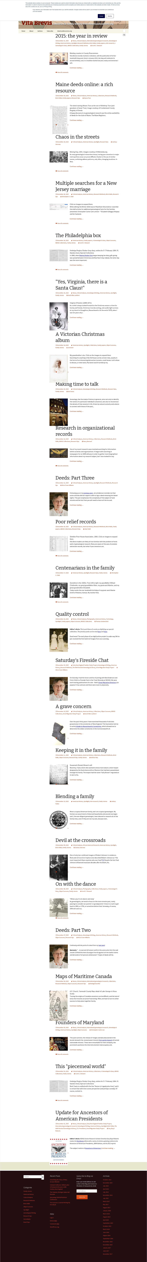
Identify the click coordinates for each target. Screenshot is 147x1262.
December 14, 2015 (63, 711)
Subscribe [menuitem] (50, 31)
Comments (54, 1224)
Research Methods (83, 43)
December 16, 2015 (63, 619)
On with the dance (76, 884)
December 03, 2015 (63, 1027)
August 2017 (106, 1207)
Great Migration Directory (107, 682)
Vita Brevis (80, 1141)
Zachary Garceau (80, 847)
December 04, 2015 (63, 981)
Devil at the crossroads (81, 840)
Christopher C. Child (67, 196)
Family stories (84, 45)
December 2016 (107, 1245)
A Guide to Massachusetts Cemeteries (88, 726)
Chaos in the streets (77, 137)
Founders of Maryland (80, 1022)
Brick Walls (93, 43)
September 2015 (108, 1223)
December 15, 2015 (63, 665)
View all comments (62, 72)
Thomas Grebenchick (102, 621)
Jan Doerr (71, 347)
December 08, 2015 (63, 889)
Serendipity (27, 1219)
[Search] (124, 35)
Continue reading (77, 68)
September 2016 (108, 1238)
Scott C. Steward (97, 45)
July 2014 (105, 1192)
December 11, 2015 (63, 755)
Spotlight (74, 43)
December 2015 (107, 1183)
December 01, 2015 (63, 1124)
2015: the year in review (81, 36)
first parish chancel (105, 1040)
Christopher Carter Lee (97, 1030)
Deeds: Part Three (75, 478)
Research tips (76, 98)
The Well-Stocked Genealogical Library (84, 667)
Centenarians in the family (85, 568)
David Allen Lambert (74, 295)
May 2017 (105, 1204)
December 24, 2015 (63, 345)
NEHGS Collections (73, 45)
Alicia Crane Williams (68, 485)
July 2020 (105, 1186)
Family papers (101, 43)
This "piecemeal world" (81, 1066)
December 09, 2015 (63, 845)
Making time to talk (77, 384)
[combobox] (124, 30)
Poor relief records (76, 522)
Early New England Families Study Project (85, 665)
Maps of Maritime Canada (84, 976)
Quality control (72, 614)
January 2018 (107, 1211)
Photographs (91, 619)
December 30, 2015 (63, 95)
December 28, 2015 (63, 194)
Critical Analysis (81, 41)
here (99, 632)
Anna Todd (87, 529)
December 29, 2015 (63, 142)
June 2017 (106, 1251)
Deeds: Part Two (73, 930)
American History (65, 43)
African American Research (91, 845)
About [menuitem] (31, 31)
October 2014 (107, 1180)
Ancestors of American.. (93, 1148)
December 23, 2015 (63, 389)
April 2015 (106, 1220)
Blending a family (75, 796)
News (74, 41)
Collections (101, 95)
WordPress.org (54, 1227)
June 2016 (106, 1232)
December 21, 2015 (63, 483)
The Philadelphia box (78, 235)
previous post (88, 493)
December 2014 (107, 1195)
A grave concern (73, 706)
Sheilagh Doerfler (95, 984)
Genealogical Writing (93, 293)
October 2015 (107, 1226)
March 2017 (106, 1201)
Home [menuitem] (23, 31)
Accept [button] (101, 16)
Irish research (110, 43)
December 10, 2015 (63, 801)
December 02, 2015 (63, 1071)
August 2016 (106, 1235)
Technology (109, 619)
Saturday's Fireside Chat (82, 660)
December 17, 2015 (63, 573)
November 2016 (107, 1242)
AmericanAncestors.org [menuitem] (64, 31)
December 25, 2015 (63, 293)
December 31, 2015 (63, 41)
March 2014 (106, 1214)
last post (102, 945)
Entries (53, 1221)
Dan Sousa (71, 391)
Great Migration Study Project (105, 667)
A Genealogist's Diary (99, 240)
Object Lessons (111, 240)
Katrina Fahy (94, 757)
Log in (52, 1218)
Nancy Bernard (87, 441)
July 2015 (105, 1198)
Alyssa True (87, 98)
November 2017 (107, 1254)
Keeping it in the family (81, 750)
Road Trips (27, 1222)
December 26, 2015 (63, 240)
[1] (103, 860)
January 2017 (107, 1248)
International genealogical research (97, 41)
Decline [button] (110, 16)
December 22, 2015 (63, 439)
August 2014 (106, 1217)
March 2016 (106, 1229)
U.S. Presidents (81, 1128)
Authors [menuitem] (40, 31)
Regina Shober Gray (86, 255)
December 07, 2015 (63, 935)
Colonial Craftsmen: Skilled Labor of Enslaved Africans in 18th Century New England (59, 1187)
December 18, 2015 (63, 526)
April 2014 (106, 1189)
